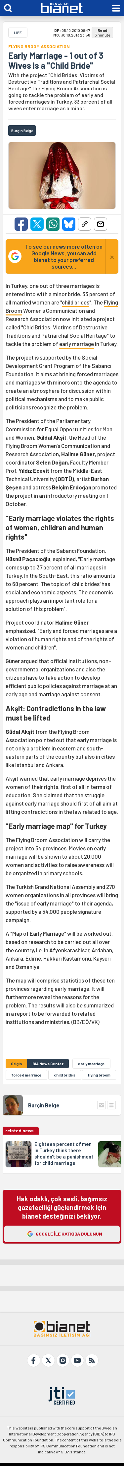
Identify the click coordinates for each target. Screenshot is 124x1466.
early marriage (76, 343)
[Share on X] (37, 224)
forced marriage (26, 1075)
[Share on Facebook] (21, 224)
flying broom (99, 1075)
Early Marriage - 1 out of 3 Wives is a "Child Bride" (55, 60)
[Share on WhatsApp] (53, 224)
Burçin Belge (44, 1105)
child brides (75, 302)
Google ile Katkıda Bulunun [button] (69, 1234)
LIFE (18, 32)
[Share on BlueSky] (68, 224)
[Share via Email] (100, 224)
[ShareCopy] (84, 224)
